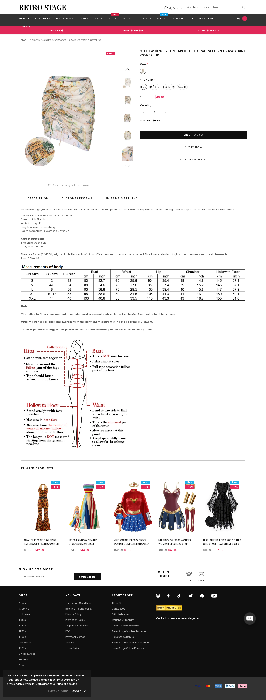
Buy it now (194, 147)
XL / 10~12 (168, 86)
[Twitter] (190, 596)
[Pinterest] (202, 596)
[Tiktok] (179, 596)
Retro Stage (42, 7)
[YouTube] (214, 596)
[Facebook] (168, 596)
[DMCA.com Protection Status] (169, 608)
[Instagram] (158, 596)
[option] (57, 30)
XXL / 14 (182, 86)
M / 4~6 (154, 86)
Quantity (145, 105)
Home (22, 40)
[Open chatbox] (250, 618)
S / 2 (143, 86)
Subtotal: (145, 120)
